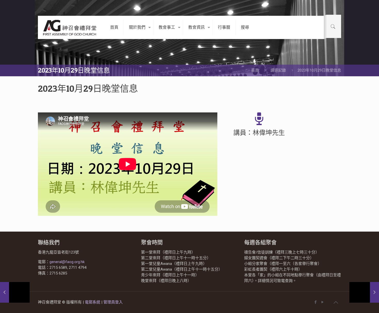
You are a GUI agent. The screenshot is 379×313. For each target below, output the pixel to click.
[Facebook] (315, 302)
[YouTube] (322, 302)
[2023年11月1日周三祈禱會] (364, 292)
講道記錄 (278, 70)
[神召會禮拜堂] (70, 27)
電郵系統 (93, 302)
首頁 (255, 70)
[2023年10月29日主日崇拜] (15, 292)
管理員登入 (113, 302)
